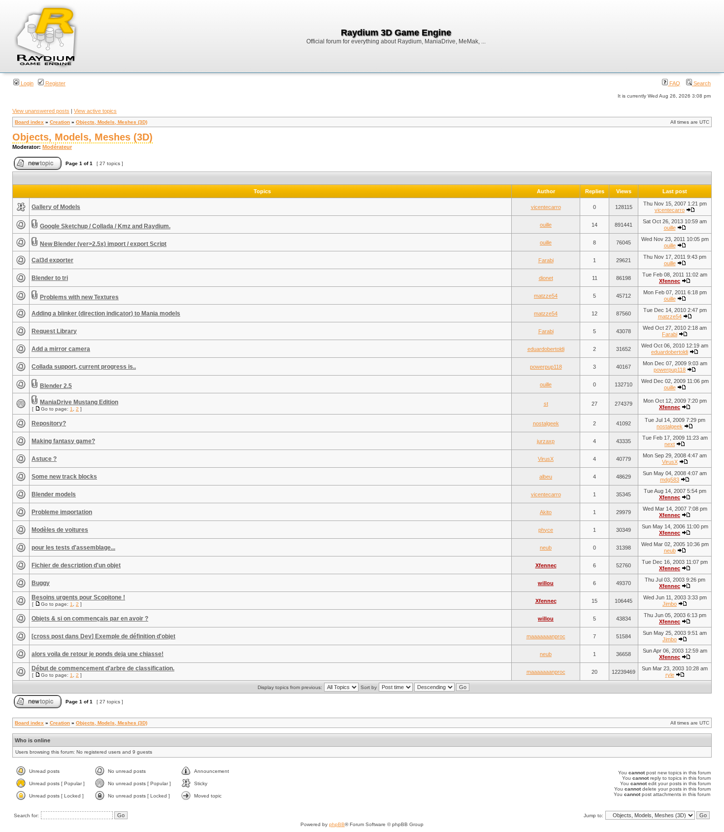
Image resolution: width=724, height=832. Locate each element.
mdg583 (669, 480)
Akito (546, 512)
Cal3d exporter (52, 260)
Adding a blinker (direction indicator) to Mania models (106, 313)
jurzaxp (546, 441)
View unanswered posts (40, 111)
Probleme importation (62, 512)
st (546, 404)
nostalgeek (546, 423)
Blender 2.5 (56, 385)
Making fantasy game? (63, 441)
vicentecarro (546, 207)
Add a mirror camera (61, 349)
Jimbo (669, 604)
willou (546, 583)
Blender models (54, 494)
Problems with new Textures (79, 297)
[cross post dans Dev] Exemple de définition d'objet (103, 636)
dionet (546, 278)
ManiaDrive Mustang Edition (79, 402)
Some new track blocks (64, 476)
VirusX (546, 459)
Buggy (41, 583)
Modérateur (57, 147)
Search (701, 83)
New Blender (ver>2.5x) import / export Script (103, 244)
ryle (669, 675)
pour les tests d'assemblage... (73, 547)
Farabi (546, 260)
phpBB (337, 824)
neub (546, 548)
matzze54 (546, 296)
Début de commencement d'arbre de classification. (103, 668)
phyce (545, 530)
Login (26, 83)
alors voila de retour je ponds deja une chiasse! (98, 654)
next (669, 444)
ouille (546, 225)
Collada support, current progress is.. (84, 366)
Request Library (54, 331)
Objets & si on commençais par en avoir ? (90, 618)
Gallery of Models (56, 207)
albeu (545, 477)
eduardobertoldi (545, 349)
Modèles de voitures (60, 529)
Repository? (49, 423)
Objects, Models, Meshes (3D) (111, 122)
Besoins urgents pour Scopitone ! (78, 597)
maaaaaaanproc (546, 636)
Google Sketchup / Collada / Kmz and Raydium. (105, 226)
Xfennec (669, 281)
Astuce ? (44, 458)
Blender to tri (50, 278)
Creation (60, 122)
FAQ (674, 83)
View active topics (95, 111)
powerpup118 (546, 367)
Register (55, 83)
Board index (29, 122)
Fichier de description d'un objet (76, 565)
